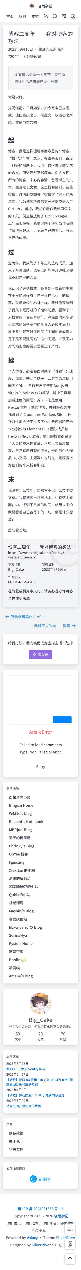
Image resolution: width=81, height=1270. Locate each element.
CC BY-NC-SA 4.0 (22, 582)
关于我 (14, 1141)
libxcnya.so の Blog (25, 927)
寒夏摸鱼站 (18, 919)
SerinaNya (18, 935)
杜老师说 (16, 902)
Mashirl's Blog (21, 910)
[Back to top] (70, 1259)
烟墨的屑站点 (20, 878)
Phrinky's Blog (21, 845)
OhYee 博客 (18, 854)
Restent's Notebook (26, 821)
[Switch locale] (63, 17)
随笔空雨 (16, 951)
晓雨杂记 (61, 1216)
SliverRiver (41, 1244)
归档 (22, 16)
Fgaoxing (16, 862)
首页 (10, 16)
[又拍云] (40, 1179)
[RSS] (45, 17)
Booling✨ (18, 959)
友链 (35, 16)
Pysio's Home (21, 943)
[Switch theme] (72, 17)
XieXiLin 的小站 (22, 870)
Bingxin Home (21, 805)
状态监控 (16, 1149)
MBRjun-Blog (20, 829)
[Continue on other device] (70, 1244)
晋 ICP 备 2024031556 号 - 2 (40, 1208)
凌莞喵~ (15, 967)
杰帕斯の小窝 (20, 797)
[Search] (54, 17)
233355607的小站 (23, 886)
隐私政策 (16, 1133)
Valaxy (32, 1237)
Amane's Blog (21, 976)
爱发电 (43, 654)
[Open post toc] (70, 1229)
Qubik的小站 (19, 894)
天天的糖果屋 (20, 837)
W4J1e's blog (20, 813)
